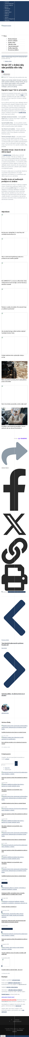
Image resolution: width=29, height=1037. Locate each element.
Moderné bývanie (12, 39)
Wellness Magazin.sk (10, 18)
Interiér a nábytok (12, 40)
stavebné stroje (22, 592)
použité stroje (14, 592)
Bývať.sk (6, 7)
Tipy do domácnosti (13, 46)
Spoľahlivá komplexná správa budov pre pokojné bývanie (14, 732)
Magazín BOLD (8, 12)
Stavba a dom (11, 42)
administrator (6, 74)
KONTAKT (7, 2)
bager (9, 592)
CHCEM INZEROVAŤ (9, 3)
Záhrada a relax (12, 44)
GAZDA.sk (7, 10)
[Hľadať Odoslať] (16, 763)
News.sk (7, 15)
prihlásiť (7, 759)
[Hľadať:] (10, 765)
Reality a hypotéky (13, 48)
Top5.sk (6, 17)
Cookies (3, 1036)
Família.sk (7, 13)
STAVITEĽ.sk (7, 8)
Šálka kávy (7, 20)
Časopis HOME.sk (9, 5)
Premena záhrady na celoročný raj (9, 906)
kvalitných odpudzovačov (14, 983)
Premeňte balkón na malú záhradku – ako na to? (12, 969)
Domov (3, 57)
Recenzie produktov (13, 50)
